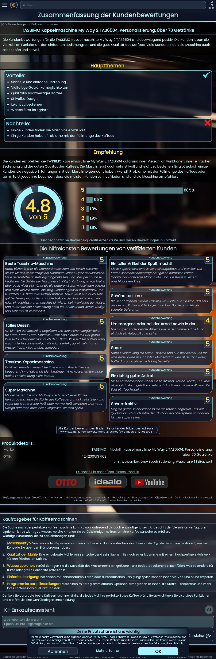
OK (158, 651)
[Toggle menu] (4, 5)
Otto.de (160, 497)
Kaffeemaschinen (44, 24)
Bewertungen (18, 24)
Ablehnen (58, 651)
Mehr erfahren (108, 650)
